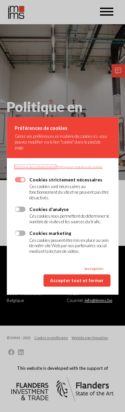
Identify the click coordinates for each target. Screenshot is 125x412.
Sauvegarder (94, 268)
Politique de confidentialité (35, 166)
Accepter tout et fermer (77, 280)
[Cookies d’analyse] (20, 209)
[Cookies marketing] (20, 233)
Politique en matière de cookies (79, 166)
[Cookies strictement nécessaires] (20, 179)
